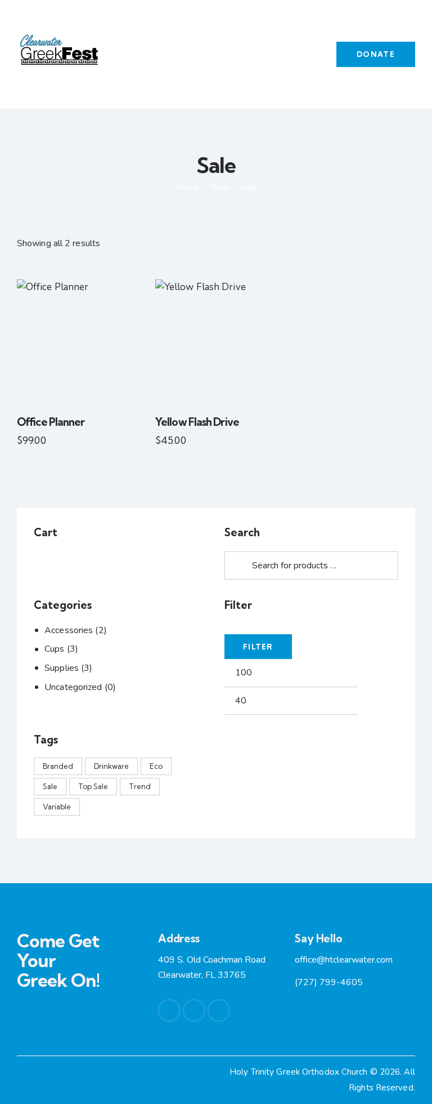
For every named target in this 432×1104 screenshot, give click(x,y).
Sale (50, 786)
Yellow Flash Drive (197, 422)
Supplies (61, 668)
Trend (140, 786)
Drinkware (111, 766)
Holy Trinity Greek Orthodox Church (300, 1072)
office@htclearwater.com (344, 960)
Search (235, 565)
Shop (220, 187)
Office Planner (50, 422)
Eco (156, 766)
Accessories (68, 630)
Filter (258, 646)
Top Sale (93, 786)
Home (187, 187)
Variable (57, 806)
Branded (58, 766)
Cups (54, 649)
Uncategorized (73, 687)
